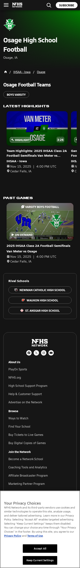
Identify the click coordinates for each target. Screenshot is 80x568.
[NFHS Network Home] (17, 5)
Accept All (40, 548)
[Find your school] (49, 5)
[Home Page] (5, 71)
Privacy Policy (12, 536)
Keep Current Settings (40, 560)
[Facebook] (29, 353)
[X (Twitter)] (36, 353)
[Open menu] (6, 5)
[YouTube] (51, 353)
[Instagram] (43, 353)
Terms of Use (35, 536)
